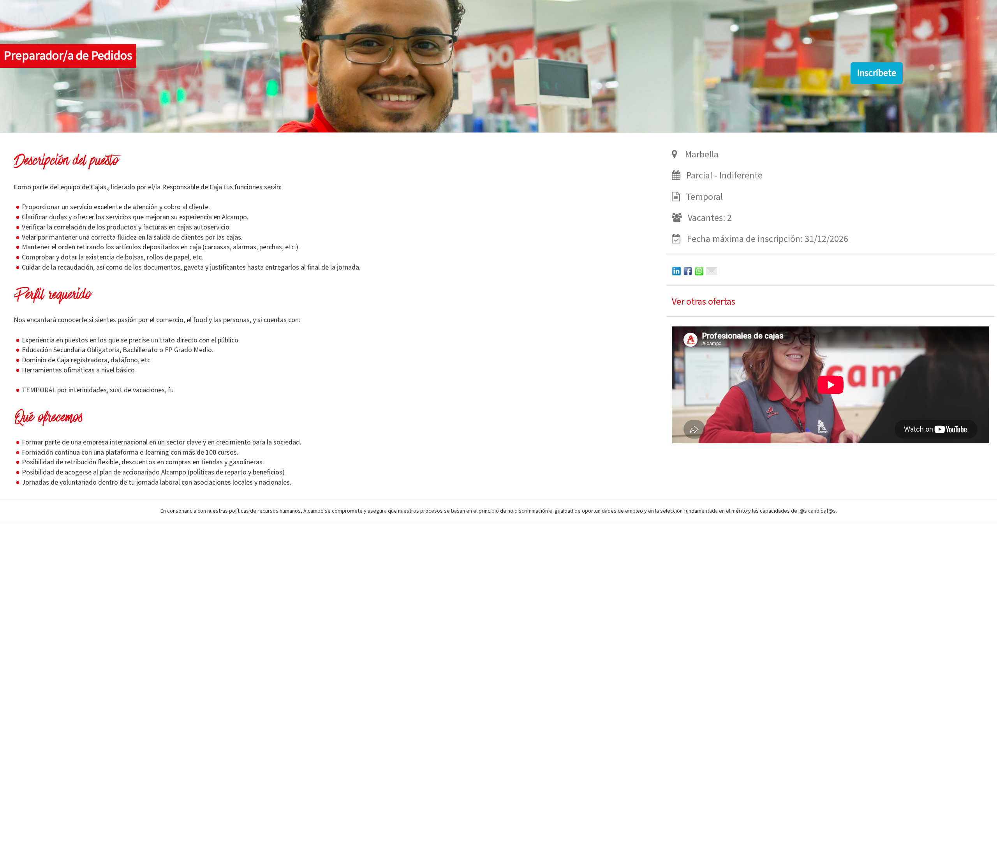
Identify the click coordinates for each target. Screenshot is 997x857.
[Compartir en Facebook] (687, 270)
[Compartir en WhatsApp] (699, 270)
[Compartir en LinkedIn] (676, 270)
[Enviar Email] (711, 270)
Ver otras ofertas (703, 302)
